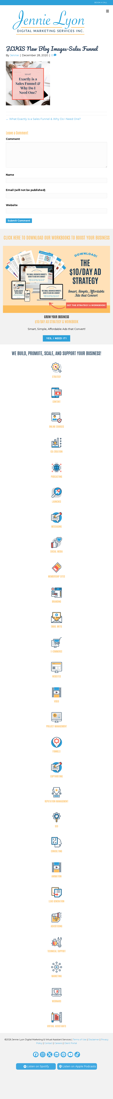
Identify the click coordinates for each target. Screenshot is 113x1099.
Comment (13, 139)
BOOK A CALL (100, 2)
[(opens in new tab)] (56, 279)
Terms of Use (79, 1039)
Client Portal (70, 1043)
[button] (36, 1054)
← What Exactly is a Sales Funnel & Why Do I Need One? (43, 119)
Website (12, 205)
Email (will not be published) (25, 190)
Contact (48, 1043)
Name (10, 174)
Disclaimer (93, 1039)
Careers (58, 1043)
